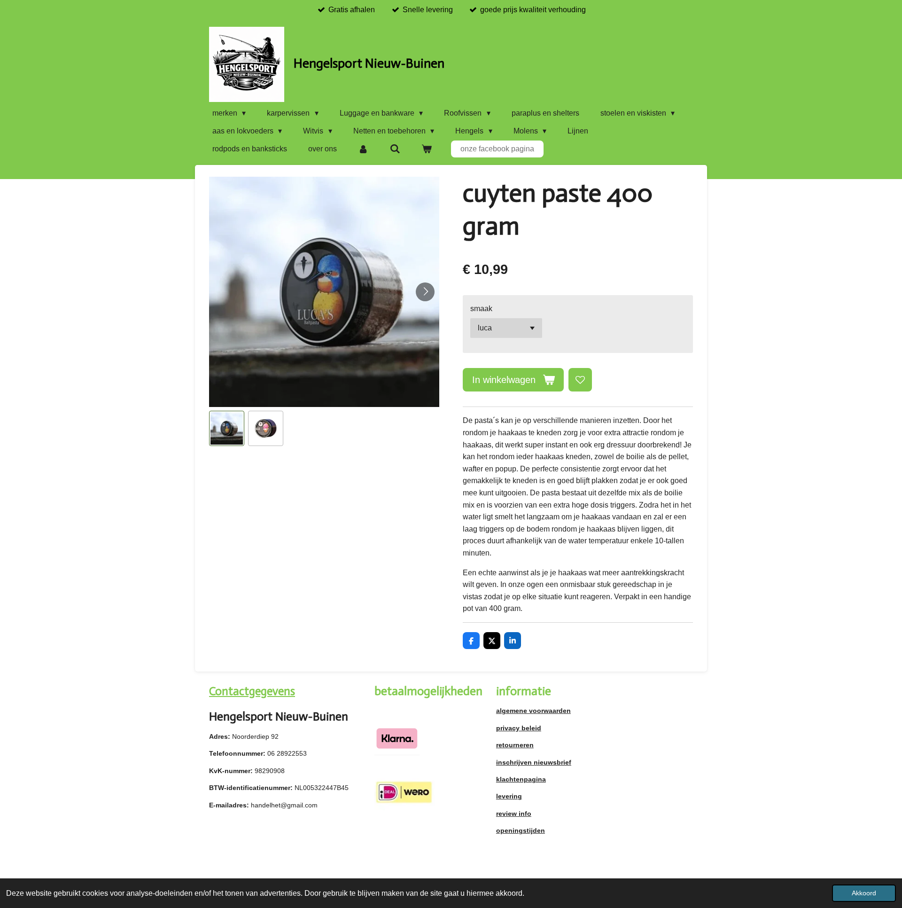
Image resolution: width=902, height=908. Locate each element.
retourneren (515, 745)
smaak (481, 309)
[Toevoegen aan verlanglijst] (580, 379)
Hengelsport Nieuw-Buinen (369, 63)
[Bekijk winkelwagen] (426, 149)
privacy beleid (518, 728)
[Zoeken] (394, 149)
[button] (226, 428)
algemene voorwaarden (533, 710)
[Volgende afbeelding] (425, 291)
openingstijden (520, 830)
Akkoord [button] (864, 893)
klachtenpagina (521, 779)
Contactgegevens (252, 691)
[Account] (363, 149)
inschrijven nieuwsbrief (533, 762)
